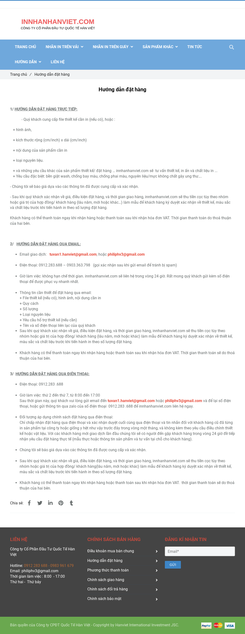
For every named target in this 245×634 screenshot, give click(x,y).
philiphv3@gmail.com (183, 400)
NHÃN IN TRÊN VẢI (63, 47)
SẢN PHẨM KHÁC (158, 47)
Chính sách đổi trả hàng (107, 589)
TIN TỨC (194, 47)
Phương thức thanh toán (108, 570)
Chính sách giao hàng (105, 579)
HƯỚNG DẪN (26, 62)
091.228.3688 (33, 4)
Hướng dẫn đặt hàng (104, 560)
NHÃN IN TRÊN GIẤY (111, 47)
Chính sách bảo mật (104, 598)
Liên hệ (58, 62)
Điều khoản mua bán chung (110, 551)
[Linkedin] (50, 503)
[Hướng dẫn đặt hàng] (29, 503)
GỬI (173, 565)
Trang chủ (20, 74)
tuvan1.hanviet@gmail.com (73, 254)
